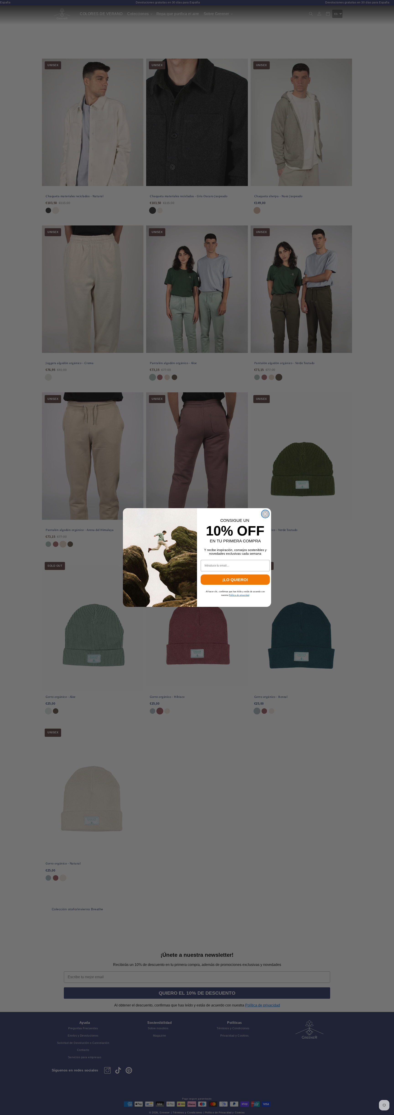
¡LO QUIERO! (235, 579)
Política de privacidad (239, 595)
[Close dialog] (265, 514)
